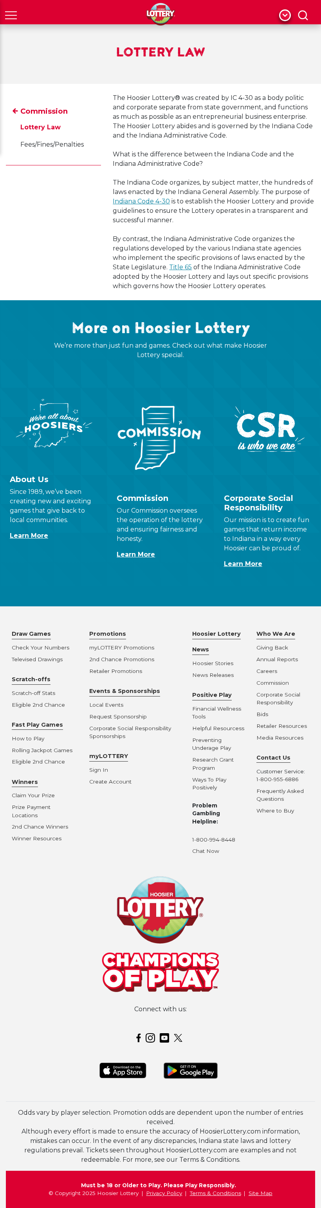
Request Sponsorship (118, 716)
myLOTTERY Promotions (121, 647)
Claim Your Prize (33, 795)
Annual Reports (277, 659)
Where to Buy (275, 810)
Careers (266, 671)
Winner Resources (36, 838)
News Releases (213, 675)
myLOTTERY (108, 756)
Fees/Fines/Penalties (52, 144)
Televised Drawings (37, 659)
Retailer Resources (281, 726)
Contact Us (273, 757)
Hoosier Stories (212, 663)
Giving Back (272, 647)
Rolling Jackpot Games (42, 750)
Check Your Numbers (40, 647)
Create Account (110, 781)
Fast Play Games (37, 724)
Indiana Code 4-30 (141, 201)
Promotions (107, 633)
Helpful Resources (217, 728)
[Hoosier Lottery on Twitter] (179, 1037)
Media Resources (279, 738)
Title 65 (180, 267)
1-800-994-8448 (213, 839)
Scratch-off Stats (33, 693)
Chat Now (205, 851)
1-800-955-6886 (277, 779)
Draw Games (31, 633)
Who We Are (275, 633)
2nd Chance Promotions (121, 659)
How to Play (28, 738)
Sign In (98, 770)
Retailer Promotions (115, 671)
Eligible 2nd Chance (38, 705)
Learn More (29, 535)
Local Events (106, 705)
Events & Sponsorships (124, 691)
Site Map (260, 1193)
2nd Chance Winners (40, 826)
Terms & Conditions (215, 1193)
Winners (25, 781)
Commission (44, 111)
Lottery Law (40, 127)
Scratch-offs (31, 679)
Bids (262, 714)
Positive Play (212, 694)
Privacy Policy (164, 1193)
